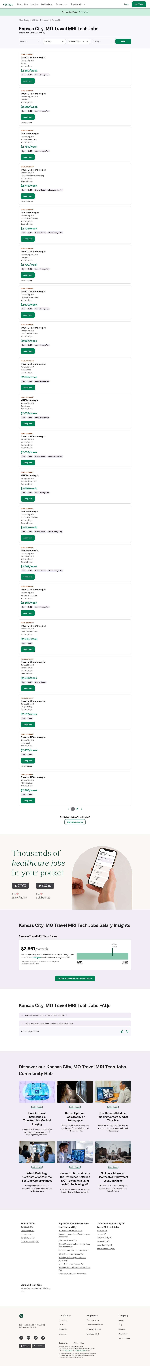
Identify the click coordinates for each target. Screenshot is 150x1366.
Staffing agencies (94, 1329)
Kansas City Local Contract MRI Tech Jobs (35, 1289)
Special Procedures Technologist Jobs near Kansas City (74, 1245)
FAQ (120, 1325)
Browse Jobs (22, 4)
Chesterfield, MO (27, 1230)
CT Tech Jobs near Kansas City (71, 1254)
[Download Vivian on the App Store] (20, 886)
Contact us (122, 1334)
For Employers (47, 4)
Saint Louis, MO (27, 1227)
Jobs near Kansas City (68, 1240)
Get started (83, 12)
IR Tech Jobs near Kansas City (71, 1230)
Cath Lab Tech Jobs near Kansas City (74, 1250)
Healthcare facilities (95, 1325)
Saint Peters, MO (27, 1238)
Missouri (45, 20)
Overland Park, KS (104, 1238)
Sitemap (62, 1334)
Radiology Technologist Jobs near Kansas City (72, 1258)
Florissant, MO (26, 1234)
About (121, 1320)
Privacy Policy (68, 1350)
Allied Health (24, 20)
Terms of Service (80, 1350)
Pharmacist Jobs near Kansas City (72, 1274)
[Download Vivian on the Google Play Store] (45, 886)
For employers (93, 1320)
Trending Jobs (76, 4)
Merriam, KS (102, 1230)
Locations (35, 4)
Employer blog (93, 1334)
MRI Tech (35, 20)
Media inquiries (124, 1338)
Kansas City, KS (103, 1241)
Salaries (62, 1325)
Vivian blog (63, 1329)
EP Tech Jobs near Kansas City (71, 1264)
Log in (126, 4)
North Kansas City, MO (30, 1241)
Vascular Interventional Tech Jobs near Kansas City (74, 1235)
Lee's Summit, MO (104, 1245)
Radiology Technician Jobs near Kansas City (74, 1268)
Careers (121, 1329)
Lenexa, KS (101, 1234)
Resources (60, 4)
